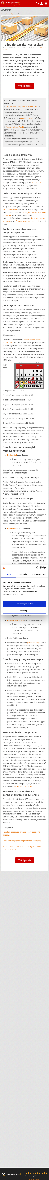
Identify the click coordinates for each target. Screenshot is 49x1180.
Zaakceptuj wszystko (24, 604)
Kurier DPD (12, 528)
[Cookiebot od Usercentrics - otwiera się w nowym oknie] (36, 567)
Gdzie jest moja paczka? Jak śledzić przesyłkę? (22, 840)
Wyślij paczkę (25, 85)
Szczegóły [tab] (23, 574)
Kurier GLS (12, 455)
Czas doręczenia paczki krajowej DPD (22, 106)
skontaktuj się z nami (23, 786)
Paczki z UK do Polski (15, 127)
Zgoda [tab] (8, 574)
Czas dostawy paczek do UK (27, 221)
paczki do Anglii (26, 118)
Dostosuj (23, 611)
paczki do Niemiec (10, 209)
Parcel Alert (37, 182)
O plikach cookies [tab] (39, 574)
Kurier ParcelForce (15, 620)
